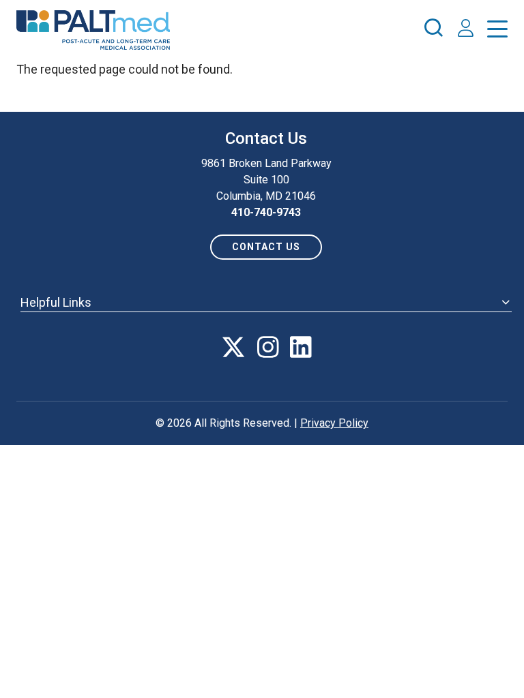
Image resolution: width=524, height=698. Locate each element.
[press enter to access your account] (466, 29)
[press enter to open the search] (433, 30)
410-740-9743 (266, 212)
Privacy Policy (334, 422)
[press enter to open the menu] (497, 31)
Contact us (266, 246)
